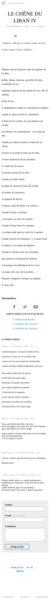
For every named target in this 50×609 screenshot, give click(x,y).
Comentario (10, 526)
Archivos (25, 597)
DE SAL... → (32, 568)
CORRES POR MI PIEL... (25, 319)
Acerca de (8, 597)
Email (35, 306)
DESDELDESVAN (16, 3)
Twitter (25, 306)
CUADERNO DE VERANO (25, 324)
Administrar (41, 597)
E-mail (15, 515)
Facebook (14, 306)
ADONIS (40, 26)
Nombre (8, 505)
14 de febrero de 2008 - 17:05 (20, 26)
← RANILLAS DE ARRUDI (16, 569)
